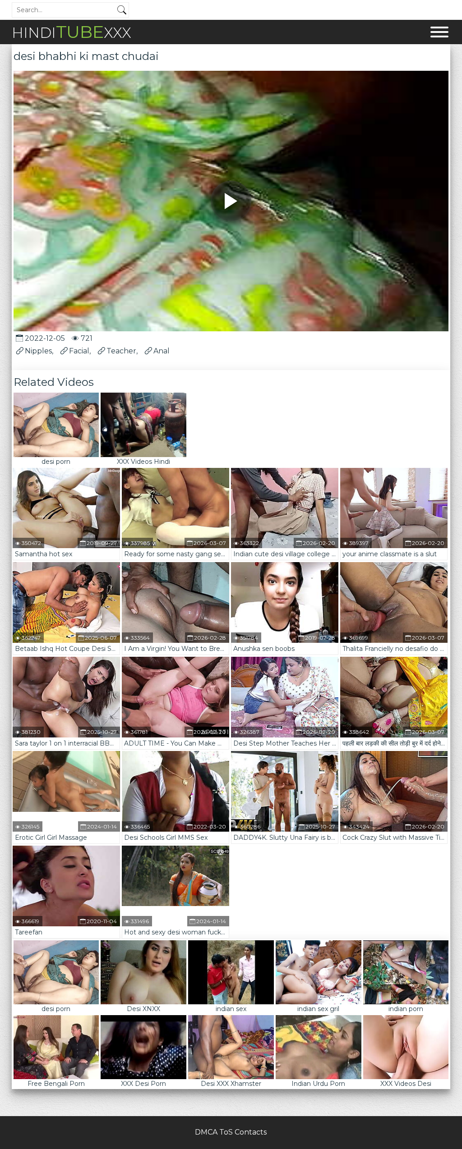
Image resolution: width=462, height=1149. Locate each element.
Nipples (38, 351)
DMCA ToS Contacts (231, 1132)
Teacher (121, 351)
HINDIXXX (71, 31)
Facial (79, 351)
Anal (161, 351)
